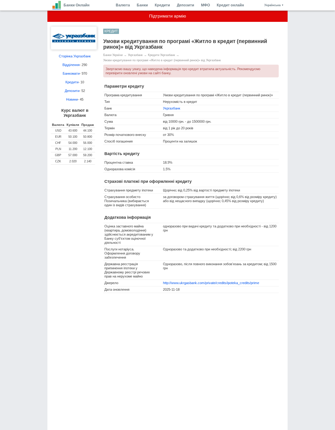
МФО (205, 5)
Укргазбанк (171, 108)
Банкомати (71, 73)
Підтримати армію (167, 16)
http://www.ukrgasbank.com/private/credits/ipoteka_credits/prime (211, 283)
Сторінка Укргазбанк (75, 56)
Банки (142, 5)
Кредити (162, 5)
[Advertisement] (75, 192)
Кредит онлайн (230, 5)
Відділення (71, 65)
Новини (72, 99)
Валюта (123, 5)
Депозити (185, 5)
